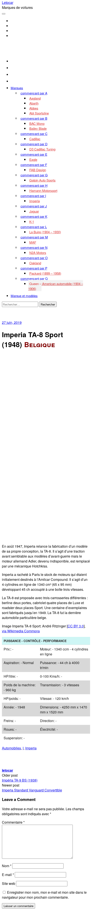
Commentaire (13, 822)
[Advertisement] (46, 400)
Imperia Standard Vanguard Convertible (32, 790)
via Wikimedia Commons (21, 630)
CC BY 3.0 (76, 626)
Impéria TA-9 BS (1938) (19, 780)
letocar (7, 770)
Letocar (7, 2)
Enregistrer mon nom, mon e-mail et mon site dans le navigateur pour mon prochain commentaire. (44, 895)
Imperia (31, 748)
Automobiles (11, 748)
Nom (6, 865)
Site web (8, 883)
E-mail (8, 874)
